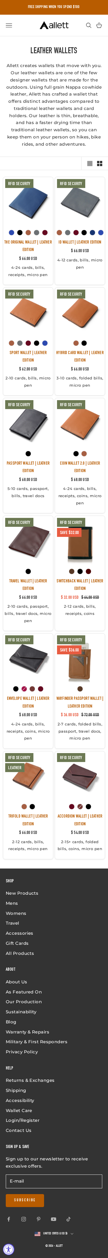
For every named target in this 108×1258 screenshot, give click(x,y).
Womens (16, 913)
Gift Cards (17, 943)
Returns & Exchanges (30, 1080)
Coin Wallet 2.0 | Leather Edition (80, 467)
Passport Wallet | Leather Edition (28, 467)
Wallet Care (19, 1110)
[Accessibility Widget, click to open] (8, 1249)
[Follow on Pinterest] (38, 1219)
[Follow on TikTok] (68, 1219)
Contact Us (19, 1130)
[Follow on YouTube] (53, 1219)
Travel (12, 923)
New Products (22, 893)
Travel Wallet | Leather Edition (28, 585)
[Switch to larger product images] (89, 163)
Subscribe (25, 1200)
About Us (16, 982)
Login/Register (22, 1120)
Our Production (24, 1001)
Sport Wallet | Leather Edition (28, 357)
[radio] (11, 232)
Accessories (19, 933)
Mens (12, 903)
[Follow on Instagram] (23, 1219)
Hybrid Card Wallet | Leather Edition (79, 357)
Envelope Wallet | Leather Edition (28, 703)
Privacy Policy (22, 1051)
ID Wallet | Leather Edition (79, 242)
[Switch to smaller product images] (99, 163)
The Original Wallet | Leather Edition (28, 246)
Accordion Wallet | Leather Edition (80, 820)
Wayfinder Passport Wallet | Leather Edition (79, 703)
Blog (11, 1022)
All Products (20, 953)
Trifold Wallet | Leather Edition (28, 820)
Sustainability (21, 1011)
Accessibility (20, 1100)
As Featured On (24, 992)
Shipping (16, 1090)
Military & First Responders (36, 1041)
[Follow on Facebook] (9, 1219)
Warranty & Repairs (27, 1032)
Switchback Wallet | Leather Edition (79, 585)
